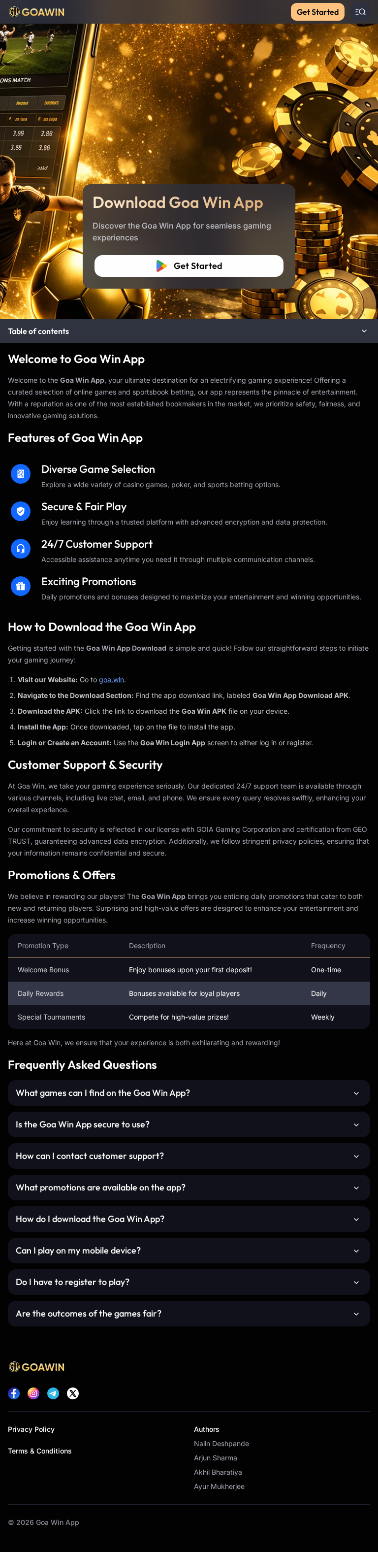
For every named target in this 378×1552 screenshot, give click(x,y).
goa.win (111, 679)
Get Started (318, 12)
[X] (73, 1393)
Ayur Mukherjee (219, 1486)
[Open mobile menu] (360, 12)
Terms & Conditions (40, 1451)
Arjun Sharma (215, 1457)
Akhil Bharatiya (218, 1472)
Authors (207, 1429)
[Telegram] (53, 1393)
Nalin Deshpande (221, 1443)
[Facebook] (14, 1393)
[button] (189, 331)
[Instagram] (33, 1393)
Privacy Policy (31, 1429)
